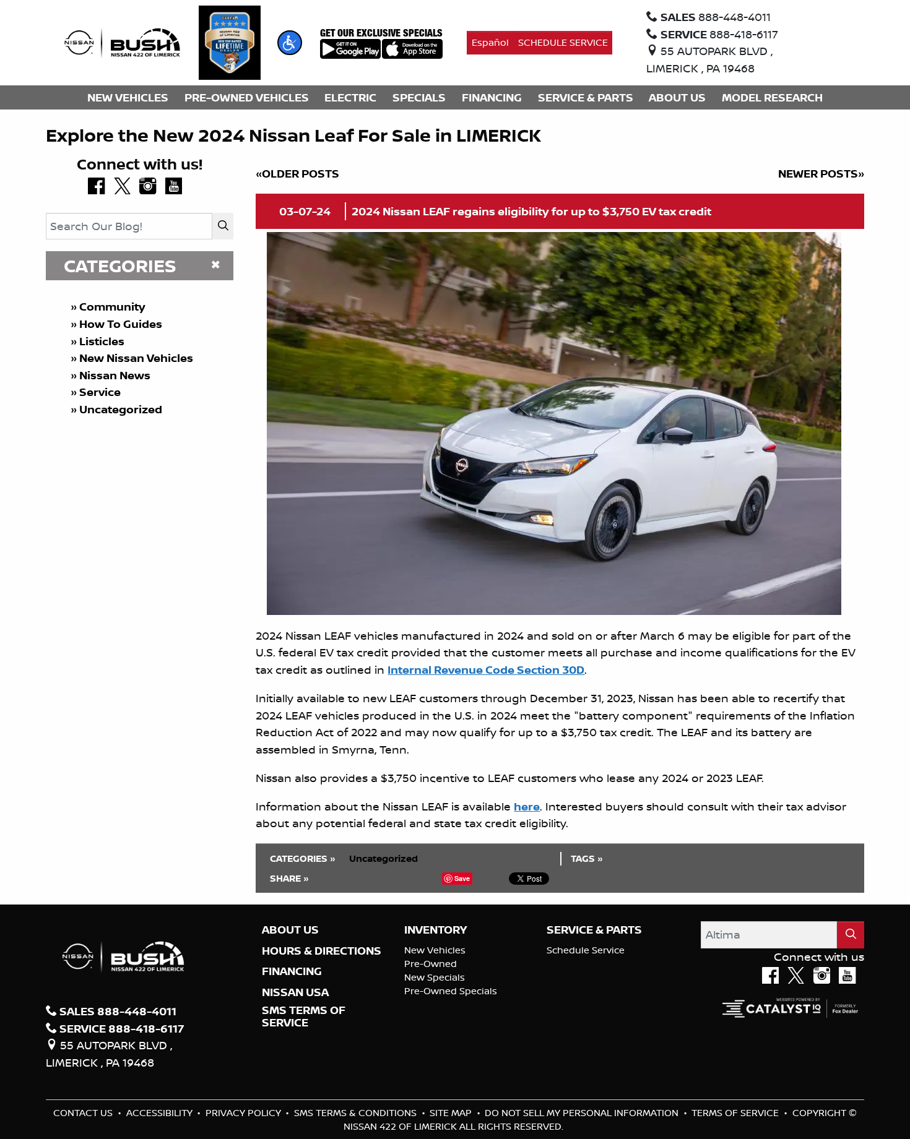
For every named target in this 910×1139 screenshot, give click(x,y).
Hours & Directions (321, 951)
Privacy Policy (245, 1112)
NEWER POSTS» (821, 173)
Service (100, 392)
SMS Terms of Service (303, 1016)
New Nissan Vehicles (136, 358)
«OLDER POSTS (297, 173)
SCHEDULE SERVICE (563, 42)
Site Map (452, 1112)
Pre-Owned (430, 963)
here (527, 806)
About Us (290, 930)
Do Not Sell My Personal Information (583, 1112)
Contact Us (84, 1112)
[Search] (222, 226)
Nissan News (114, 375)
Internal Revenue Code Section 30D (486, 669)
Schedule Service (586, 949)
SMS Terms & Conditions (356, 1112)
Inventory (435, 930)
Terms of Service (736, 1112)
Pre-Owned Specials (450, 990)
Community (112, 306)
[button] (289, 42)
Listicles (101, 341)
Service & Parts (594, 930)
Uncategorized (120, 409)
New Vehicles (435, 949)
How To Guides (120, 324)
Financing (292, 971)
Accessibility (160, 1112)
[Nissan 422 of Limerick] (122, 41)
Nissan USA (295, 992)
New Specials (434, 977)
